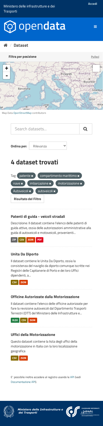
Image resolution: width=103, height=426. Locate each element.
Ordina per (18, 146)
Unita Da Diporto (25, 254)
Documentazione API (23, 382)
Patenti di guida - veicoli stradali (38, 216)
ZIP (14, 240)
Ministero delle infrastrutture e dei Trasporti (29, 8)
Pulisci (95, 56)
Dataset (21, 45)
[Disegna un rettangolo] (96, 68)
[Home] (6, 45)
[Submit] (85, 128)
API (72, 377)
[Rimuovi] (32, 176)
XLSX (15, 320)
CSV (22, 240)
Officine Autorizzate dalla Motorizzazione (45, 296)
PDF (39, 240)
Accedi (92, 3)
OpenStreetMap (22, 113)
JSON (31, 240)
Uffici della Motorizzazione (33, 334)
